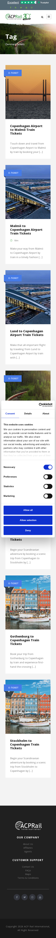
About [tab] (45, 413)
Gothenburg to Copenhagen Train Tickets (24, 640)
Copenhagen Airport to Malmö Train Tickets (26, 129)
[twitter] (21, 7)
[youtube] (26, 7)
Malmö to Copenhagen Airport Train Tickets (26, 229)
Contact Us (28, 866)
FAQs (28, 870)
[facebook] (10, 7)
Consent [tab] (10, 413)
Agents (28, 851)
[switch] (48, 476)
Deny (28, 530)
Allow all (28, 510)
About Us (28, 844)
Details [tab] (28, 413)
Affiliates (28, 847)
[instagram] (31, 7)
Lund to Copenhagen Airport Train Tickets (26, 333)
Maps (28, 874)
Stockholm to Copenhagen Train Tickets (24, 744)
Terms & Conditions (28, 877)
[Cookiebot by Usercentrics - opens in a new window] (39, 405)
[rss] (15, 7)
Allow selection (28, 520)
